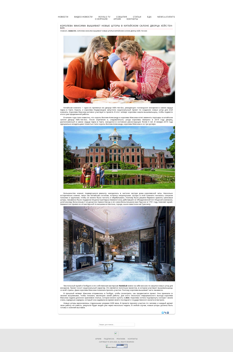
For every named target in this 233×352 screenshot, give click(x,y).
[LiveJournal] (165, 312)
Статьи (137, 17)
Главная (63, 31)
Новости (63, 17)
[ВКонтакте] (168, 312)
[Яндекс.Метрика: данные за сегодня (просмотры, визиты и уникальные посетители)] (111, 346)
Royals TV (104, 17)
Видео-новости (83, 17)
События (121, 17)
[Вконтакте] (116, 335)
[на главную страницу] (116, 7)
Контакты (132, 19)
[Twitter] (163, 312)
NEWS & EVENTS (166, 17)
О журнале (101, 19)
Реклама (121, 339)
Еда (149, 17)
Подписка (109, 339)
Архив (117, 19)
